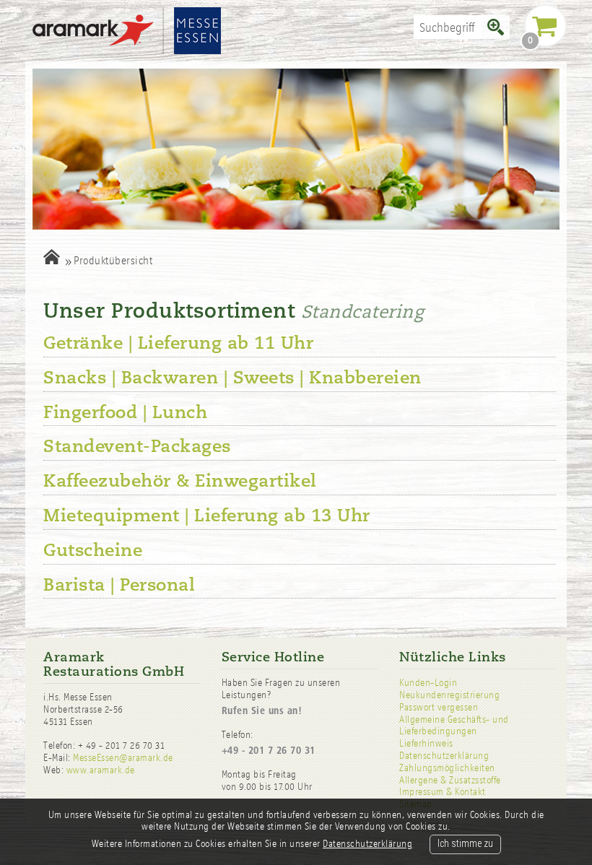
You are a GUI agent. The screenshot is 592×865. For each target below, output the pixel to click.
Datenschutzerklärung (444, 755)
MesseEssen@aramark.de (123, 757)
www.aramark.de (100, 770)
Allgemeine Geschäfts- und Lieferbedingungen (454, 725)
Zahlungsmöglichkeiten (447, 767)
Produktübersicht (113, 260)
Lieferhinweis (426, 743)
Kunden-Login (428, 682)
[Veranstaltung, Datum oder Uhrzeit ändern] (51, 256)
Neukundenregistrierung (449, 695)
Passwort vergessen (438, 707)
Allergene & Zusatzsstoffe (450, 780)
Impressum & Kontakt (442, 791)
